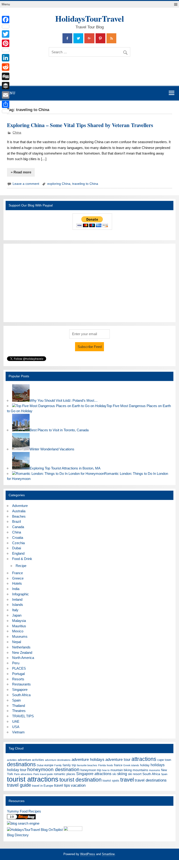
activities (12, 760)
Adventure (20, 506)
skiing (122, 774)
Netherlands (21, 647)
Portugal (18, 674)
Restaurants (21, 684)
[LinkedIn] (5, 57)
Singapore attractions (93, 774)
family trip (69, 765)
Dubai (16, 548)
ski (114, 774)
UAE (15, 721)
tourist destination (80, 780)
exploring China (58, 183)
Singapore (20, 689)
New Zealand (22, 652)
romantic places (64, 774)
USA (15, 727)
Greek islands (131, 765)
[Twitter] (5, 34)
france (118, 765)
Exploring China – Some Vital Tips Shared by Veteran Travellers (80, 125)
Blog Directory (18, 835)
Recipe (21, 566)
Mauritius (19, 626)
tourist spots (111, 780)
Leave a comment (26, 183)
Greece (18, 578)
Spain (16, 700)
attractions (143, 759)
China (17, 132)
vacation (78, 785)
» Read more (21, 172)
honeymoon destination (53, 769)
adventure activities (31, 760)
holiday (145, 765)
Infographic (20, 594)
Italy (15, 610)
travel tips (62, 785)
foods (110, 765)
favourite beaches (87, 765)
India (15, 589)
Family (58, 765)
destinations (21, 764)
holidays (158, 765)
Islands (17, 605)
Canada (18, 527)
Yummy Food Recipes (24, 811)
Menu (6, 4)
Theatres (19, 711)
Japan (16, 615)
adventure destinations (58, 760)
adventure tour (118, 759)
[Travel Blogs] (21, 818)
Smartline (108, 854)
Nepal (16, 642)
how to (106, 770)
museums (154, 770)
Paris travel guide (43, 774)
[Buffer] (5, 85)
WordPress (87, 854)
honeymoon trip (90, 770)
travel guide (19, 785)
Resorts (18, 679)
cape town (164, 760)
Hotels (17, 583)
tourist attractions (33, 779)
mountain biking (121, 770)
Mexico (17, 631)
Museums (20, 636)
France (17, 573)
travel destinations (151, 780)
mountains (140, 770)
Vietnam (18, 732)
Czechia (18, 543)
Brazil (16, 521)
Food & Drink (22, 559)
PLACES (19, 668)
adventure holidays (88, 759)
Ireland (17, 599)
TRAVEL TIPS (23, 716)
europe (48, 765)
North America (23, 658)
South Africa (21, 695)
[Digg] (5, 76)
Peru (15, 663)
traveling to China (85, 183)
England (18, 553)
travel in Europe (42, 785)
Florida (102, 765)
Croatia (17, 538)
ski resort (134, 774)
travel (127, 779)
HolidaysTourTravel (89, 18)
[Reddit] (5, 67)
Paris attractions (23, 774)
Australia (18, 511)
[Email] (5, 95)
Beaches (19, 516)
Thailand (18, 706)
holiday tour (16, 770)
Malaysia (19, 621)
